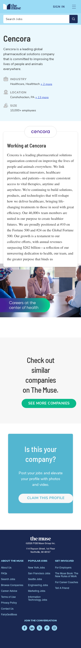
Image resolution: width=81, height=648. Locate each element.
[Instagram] (54, 628)
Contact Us (7, 608)
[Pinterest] (47, 628)
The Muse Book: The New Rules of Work (66, 574)
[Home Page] (12, 6)
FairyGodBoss (9, 614)
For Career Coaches (66, 582)
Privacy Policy (9, 602)
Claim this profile (46, 498)
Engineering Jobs (38, 585)
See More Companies (49, 403)
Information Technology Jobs (37, 598)
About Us (6, 567)
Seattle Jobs (35, 579)
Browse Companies (12, 585)
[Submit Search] (73, 19)
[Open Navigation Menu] (74, 7)
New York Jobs (36, 567)
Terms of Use (8, 596)
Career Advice (9, 590)
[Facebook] (24, 628)
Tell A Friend (62, 588)
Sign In (59, 7)
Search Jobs (8, 579)
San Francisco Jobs (39, 573)
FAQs (4, 573)
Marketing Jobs (36, 590)
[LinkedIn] (32, 628)
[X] (39, 628)
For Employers (63, 567)
